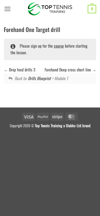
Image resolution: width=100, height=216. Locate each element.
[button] (7, 9)
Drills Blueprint (39, 78)
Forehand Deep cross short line (68, 70)
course (59, 46)
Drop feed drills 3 (21, 70)
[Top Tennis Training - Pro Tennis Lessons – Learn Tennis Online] (50, 9)
